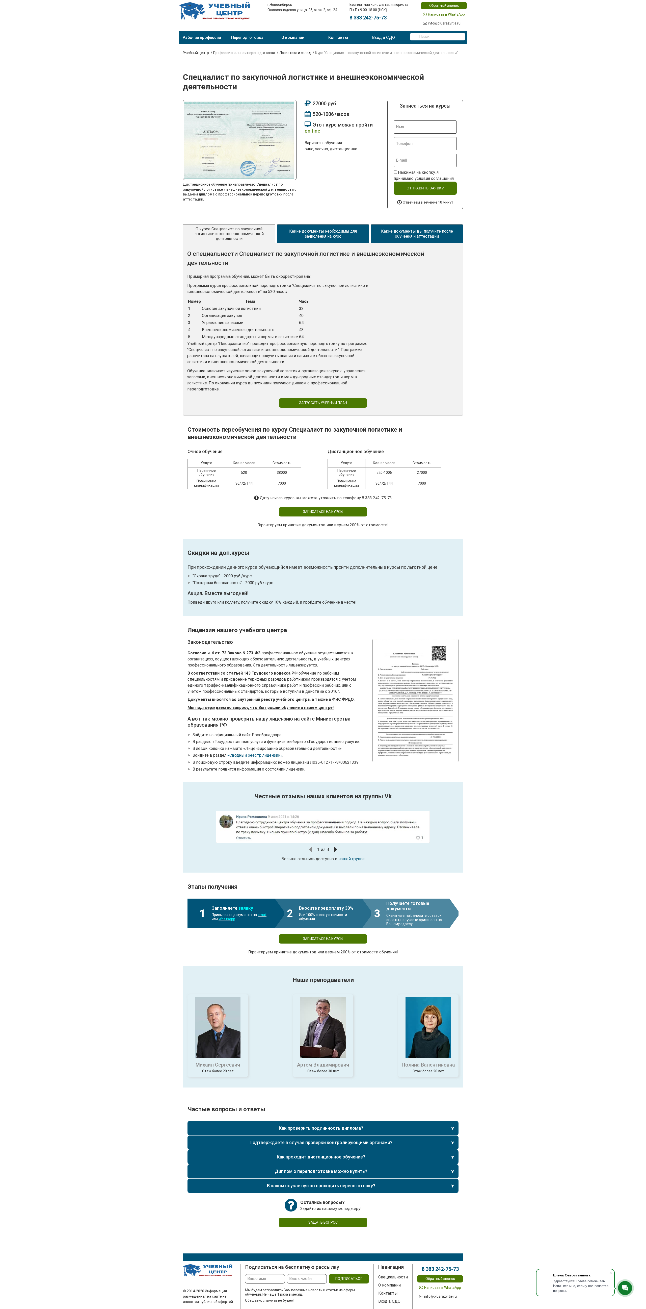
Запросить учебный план (323, 403)
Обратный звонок (444, 6)
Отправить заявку (425, 188)
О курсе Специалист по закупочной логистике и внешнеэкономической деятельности (229, 234)
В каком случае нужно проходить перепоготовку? (321, 1185)
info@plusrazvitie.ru (444, 23)
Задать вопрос (323, 1222)
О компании (292, 37)
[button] (310, 849)
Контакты (338, 37)
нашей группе (351, 858)
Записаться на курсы (323, 512)
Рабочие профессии (202, 37)
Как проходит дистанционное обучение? (321, 1156)
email (262, 915)
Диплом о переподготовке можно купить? (321, 1171)
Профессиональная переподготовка (244, 53)
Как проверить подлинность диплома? (321, 1128)
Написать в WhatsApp (446, 14)
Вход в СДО (383, 37)
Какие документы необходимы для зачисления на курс (323, 233)
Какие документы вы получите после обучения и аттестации (417, 233)
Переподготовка (247, 37)
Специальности (393, 1277)
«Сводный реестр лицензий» (254, 755)
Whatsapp (227, 919)
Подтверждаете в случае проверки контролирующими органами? (321, 1142)
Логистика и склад (295, 53)
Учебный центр (196, 53)
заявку (245, 908)
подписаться (349, 1279)
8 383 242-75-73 (368, 18)
